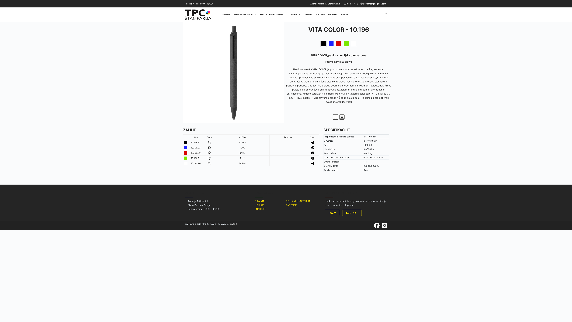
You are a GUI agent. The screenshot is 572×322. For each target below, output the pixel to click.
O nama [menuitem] (226, 14)
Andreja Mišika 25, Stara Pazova (325, 4)
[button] (188, 72)
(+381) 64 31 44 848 (351, 4)
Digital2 (233, 224)
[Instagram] (384, 225)
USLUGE (259, 205)
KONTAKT (260, 209)
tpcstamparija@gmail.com (374, 4)
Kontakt (345, 14)
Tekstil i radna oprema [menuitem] (271, 14)
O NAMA (259, 201)
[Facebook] (377, 225)
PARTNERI (291, 205)
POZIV (332, 212)
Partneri (320, 14)
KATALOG (308, 14)
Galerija (332, 14)
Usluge (293, 14)
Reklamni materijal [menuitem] (244, 14)
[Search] (386, 14)
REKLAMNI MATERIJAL (299, 201)
